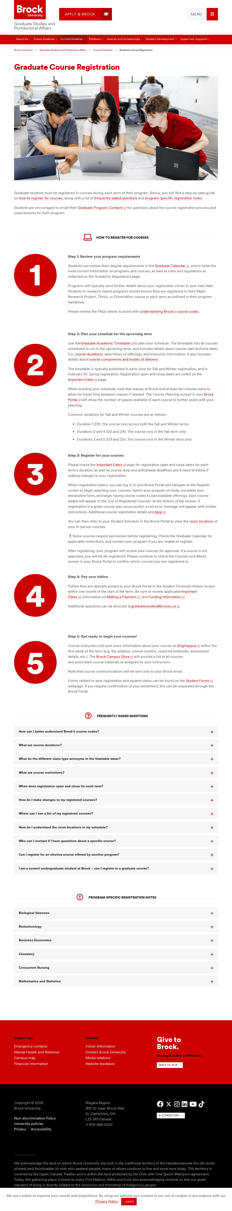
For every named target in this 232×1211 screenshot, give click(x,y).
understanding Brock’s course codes (169, 311)
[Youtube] (193, 1104)
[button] (116, 731)
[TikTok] (201, 1104)
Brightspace (186, 646)
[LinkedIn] (184, 1104)
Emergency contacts (30, 1046)
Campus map (24, 1058)
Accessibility (41, 1129)
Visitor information (100, 1046)
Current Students (71, 39)
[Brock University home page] (30, 10)
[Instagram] (177, 1104)
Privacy (20, 1129)
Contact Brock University (105, 1052)
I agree (129, 1201)
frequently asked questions (115, 198)
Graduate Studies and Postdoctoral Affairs (34, 26)
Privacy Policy (106, 1201)
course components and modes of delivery (123, 359)
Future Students (44, 39)
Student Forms (197, 681)
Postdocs (95, 39)
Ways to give (168, 1065)
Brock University (23, 50)
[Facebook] (160, 1104)
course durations (88, 354)
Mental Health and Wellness (36, 1052)
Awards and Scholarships (123, 39)
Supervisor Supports (193, 39)
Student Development (160, 39)
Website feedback (99, 1064)
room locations (201, 521)
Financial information (31, 1064)
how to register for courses (41, 198)
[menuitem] (85, 14)
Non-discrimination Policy (35, 1118)
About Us (22, 39)
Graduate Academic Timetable (105, 343)
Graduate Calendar (170, 266)
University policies (29, 1124)
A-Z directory (169, 1115)
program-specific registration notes (173, 198)
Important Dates (81, 379)
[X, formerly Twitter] (168, 1104)
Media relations (97, 1058)
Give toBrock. (169, 1043)
